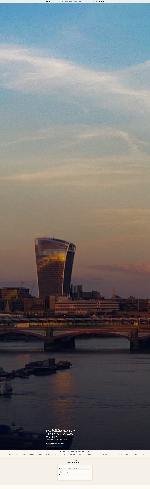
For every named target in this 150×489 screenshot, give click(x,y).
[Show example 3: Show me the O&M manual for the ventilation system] (61, 478)
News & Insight (76, 1)
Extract (62, 1)
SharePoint (66, 1)
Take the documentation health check (59, 443)
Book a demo (101, 1)
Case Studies (70, 1)
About (80, 1)
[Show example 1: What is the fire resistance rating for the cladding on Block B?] (59, 478)
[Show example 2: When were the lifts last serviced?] (60, 478)
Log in (96, 1)
